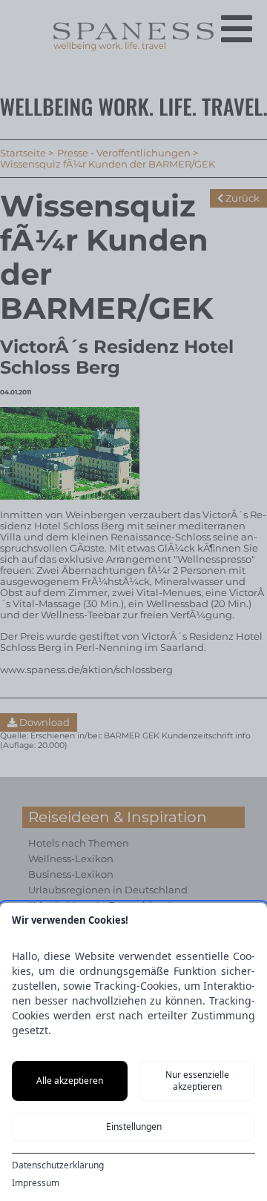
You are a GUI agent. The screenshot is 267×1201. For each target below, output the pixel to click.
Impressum (35, 1183)
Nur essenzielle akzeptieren (197, 1080)
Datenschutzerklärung (58, 1165)
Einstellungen (134, 1126)
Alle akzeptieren (69, 1080)
